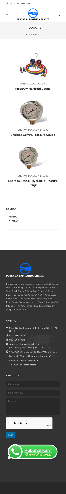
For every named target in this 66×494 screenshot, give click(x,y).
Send (10, 434)
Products (37, 34)
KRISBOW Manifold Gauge (33, 88)
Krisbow (13, 216)
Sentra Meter (29, 364)
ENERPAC (13, 221)
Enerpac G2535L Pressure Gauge (33, 134)
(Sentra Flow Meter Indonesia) (35, 356)
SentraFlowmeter (30, 360)
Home (27, 34)
